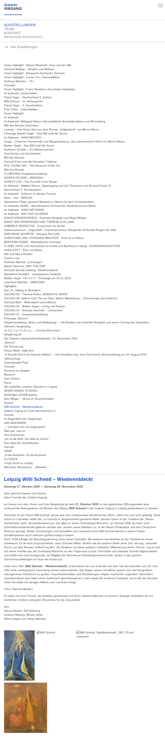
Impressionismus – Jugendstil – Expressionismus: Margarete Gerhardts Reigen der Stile (60, 230)
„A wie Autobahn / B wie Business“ (25, 455)
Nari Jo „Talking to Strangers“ (22, 290)
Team (9, 29)
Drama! (8, 402)
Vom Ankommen (14, 434)
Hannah (9, 447)
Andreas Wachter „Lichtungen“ (23, 262)
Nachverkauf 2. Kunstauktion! (22, 189)
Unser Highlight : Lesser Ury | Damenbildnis (32, 77)
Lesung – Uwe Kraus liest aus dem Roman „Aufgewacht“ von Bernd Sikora (51, 129)
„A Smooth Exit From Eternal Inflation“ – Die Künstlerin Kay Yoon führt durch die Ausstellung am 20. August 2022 (75, 354)
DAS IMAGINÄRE (15, 422)
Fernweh (9, 85)
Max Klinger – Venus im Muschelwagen (29, 398)
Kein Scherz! (12, 378)
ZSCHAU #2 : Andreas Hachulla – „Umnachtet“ (33, 310)
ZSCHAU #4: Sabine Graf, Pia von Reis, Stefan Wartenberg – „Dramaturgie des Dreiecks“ (61, 298)
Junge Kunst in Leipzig (18, 463)
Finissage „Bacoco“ (16, 318)
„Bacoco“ (9, 342)
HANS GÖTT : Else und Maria (23, 250)
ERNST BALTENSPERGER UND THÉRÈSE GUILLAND (39, 221)
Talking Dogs (12, 358)
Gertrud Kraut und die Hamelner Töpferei (30, 161)
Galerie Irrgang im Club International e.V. (30, 410)
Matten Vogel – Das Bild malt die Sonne (29, 145)
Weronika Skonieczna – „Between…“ (27, 467)
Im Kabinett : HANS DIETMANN (24, 209)
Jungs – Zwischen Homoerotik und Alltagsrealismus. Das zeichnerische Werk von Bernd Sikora (64, 141)
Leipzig (48, 479)
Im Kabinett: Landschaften (20, 93)
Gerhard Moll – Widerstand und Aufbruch (30, 302)
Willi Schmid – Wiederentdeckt (23, 406)
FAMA (8, 451)
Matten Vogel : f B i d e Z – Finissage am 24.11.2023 (37, 278)
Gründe (9, 414)
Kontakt (12, 33)
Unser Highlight (14, 113)
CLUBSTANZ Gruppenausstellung (25, 173)
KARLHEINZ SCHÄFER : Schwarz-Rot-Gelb (32, 234)
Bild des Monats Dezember (21, 125)
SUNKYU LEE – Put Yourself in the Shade (30, 181)
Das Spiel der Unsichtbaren (21, 443)
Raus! (7, 382)
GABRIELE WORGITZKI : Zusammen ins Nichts (34, 225)
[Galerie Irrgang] (13, 13)
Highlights (10, 286)
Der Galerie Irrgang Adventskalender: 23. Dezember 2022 (41, 338)
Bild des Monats (14, 157)
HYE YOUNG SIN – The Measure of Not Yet (32, 165)
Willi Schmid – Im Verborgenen (23, 101)
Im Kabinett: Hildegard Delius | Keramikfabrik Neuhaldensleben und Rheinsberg (54, 121)
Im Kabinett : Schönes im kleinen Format (30, 193)
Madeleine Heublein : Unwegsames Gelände (32, 274)
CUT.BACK (11, 459)
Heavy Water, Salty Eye (19, 350)
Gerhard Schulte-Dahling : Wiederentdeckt (31, 270)
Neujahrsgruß (13, 334)
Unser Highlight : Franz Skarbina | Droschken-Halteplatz (39, 89)
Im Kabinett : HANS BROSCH (22, 137)
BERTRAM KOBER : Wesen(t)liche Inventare (32, 242)
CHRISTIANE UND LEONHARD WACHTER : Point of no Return (44, 238)
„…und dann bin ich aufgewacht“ (24, 426)
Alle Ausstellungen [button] (23, 47)
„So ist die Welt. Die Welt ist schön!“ (26, 439)
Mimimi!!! (9, 374)
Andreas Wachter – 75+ (19, 81)
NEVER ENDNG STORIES (20, 390)
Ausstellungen (20, 25)
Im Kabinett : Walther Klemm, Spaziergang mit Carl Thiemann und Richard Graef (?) (57, 185)
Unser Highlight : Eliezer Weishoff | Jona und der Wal (37, 65)
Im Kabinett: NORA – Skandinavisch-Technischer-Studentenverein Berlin (50, 205)
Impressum (12, 37)
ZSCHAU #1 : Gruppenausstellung (26, 314)
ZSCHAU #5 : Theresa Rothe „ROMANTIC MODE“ (36, 294)
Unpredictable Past (16, 362)
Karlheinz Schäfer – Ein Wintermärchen (29, 149)
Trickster (9, 366)
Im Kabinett (11, 117)
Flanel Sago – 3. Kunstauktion (23, 105)
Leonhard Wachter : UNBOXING (24, 282)
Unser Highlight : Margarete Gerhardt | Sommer (34, 73)
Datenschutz (32, 37)
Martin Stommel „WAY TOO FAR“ (25, 266)
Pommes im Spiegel (16, 370)
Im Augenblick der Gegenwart (23, 418)
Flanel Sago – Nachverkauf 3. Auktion (28, 97)
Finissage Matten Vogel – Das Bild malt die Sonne (35, 133)
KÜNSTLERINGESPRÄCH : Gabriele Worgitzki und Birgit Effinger (45, 217)
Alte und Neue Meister (18, 254)
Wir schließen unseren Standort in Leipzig (30, 386)
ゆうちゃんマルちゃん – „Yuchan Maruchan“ (32, 330)
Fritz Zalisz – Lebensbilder (21, 109)
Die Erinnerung (13, 346)
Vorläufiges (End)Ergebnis (20, 394)
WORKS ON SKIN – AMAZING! (23, 177)
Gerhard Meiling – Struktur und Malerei (29, 69)
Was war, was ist (14, 430)
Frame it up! (12, 258)
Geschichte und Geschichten (22, 153)
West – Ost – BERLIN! (18, 197)
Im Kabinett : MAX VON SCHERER (26, 213)
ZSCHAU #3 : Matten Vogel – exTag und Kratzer (34, 306)
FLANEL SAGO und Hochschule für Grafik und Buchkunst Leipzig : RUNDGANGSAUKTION (62, 246)
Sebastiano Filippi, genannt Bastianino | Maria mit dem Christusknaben (49, 201)
